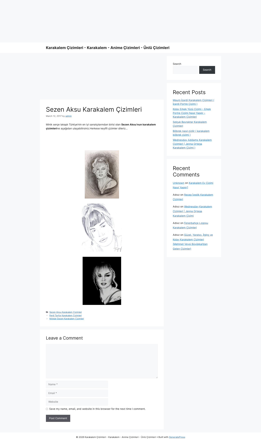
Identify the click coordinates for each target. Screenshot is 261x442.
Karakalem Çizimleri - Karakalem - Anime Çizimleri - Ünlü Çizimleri (107, 47)
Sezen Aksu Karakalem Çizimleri (65, 312)
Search (177, 63)
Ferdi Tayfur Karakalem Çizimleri (65, 315)
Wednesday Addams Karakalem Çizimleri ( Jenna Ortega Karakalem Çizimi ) (192, 143)
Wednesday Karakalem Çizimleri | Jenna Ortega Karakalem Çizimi (192, 211)
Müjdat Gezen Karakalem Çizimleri (66, 318)
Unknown (178, 182)
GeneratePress (177, 437)
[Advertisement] (90, 21)
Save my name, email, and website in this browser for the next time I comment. (97, 408)
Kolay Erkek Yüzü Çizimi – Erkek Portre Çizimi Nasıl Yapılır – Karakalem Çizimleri (192, 113)
